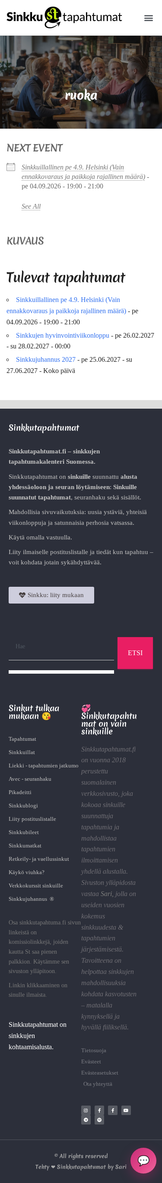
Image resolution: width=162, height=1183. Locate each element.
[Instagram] (86, 1110)
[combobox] (61, 647)
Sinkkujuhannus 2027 (46, 359)
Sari (106, 893)
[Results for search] (61, 672)
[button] (148, 18)
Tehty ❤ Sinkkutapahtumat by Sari (81, 1167)
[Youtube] (126, 1110)
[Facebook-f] (99, 1110)
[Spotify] (99, 1119)
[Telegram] (86, 1119)
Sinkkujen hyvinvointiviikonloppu (62, 335)
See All (31, 206)
